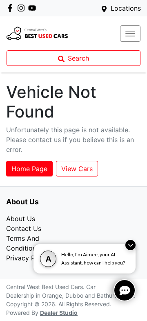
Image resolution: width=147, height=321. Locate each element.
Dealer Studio (59, 313)
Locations (126, 8)
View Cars (77, 169)
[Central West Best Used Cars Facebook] (11, 8)
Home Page (29, 169)
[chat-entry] (125, 290)
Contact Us (23, 228)
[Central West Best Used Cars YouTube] (33, 8)
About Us (20, 219)
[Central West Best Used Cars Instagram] (22, 8)
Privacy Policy (28, 258)
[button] (130, 33)
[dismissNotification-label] (130, 245)
